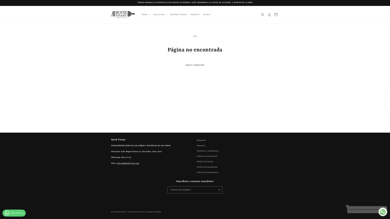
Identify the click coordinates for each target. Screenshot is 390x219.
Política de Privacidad (207, 156)
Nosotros (201, 146)
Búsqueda (201, 140)
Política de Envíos (205, 162)
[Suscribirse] (219, 189)
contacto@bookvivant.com (128, 163)
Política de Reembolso (207, 167)
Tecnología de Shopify (153, 212)
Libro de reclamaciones (207, 172)
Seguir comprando (195, 65)
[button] (146, 14)
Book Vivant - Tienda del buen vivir (130, 212)
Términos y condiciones (208, 151)
